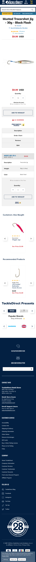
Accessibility (5, 423)
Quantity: (18, 93)
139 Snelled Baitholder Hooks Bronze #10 (17, 286)
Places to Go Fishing (7, 446)
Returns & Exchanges (8, 437)
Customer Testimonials (8, 469)
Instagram (8, 497)
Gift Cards (5, 440)
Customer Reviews (7, 466)
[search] (32, 10)
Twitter (7, 509)
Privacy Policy (26, 545)
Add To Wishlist (18, 113)
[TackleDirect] (14, 2)
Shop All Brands (16, 318)
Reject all (13, 559)
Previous (4, 311)
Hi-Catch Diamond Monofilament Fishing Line (20, 242)
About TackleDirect (7, 460)
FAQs (3, 449)
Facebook (8, 493)
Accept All (22, 559)
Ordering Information (8, 431)
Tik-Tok (7, 505)
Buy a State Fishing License (10, 443)
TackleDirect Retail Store (11, 387)
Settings (5, 559)
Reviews (18, 140)
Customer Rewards (7, 472)
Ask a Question (19, 33)
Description (18, 130)
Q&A (18, 145)
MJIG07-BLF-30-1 (10, 155)
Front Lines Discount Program (10, 475)
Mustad (19, 25)
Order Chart (18, 135)
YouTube (7, 501)
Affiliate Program (7, 478)
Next (32, 311)
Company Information (8, 463)
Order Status (5, 434)
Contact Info (5, 425)
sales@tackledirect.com (8, 402)
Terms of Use (17, 545)
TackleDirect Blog (10, 489)
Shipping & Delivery (7, 428)
